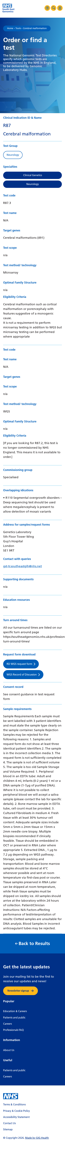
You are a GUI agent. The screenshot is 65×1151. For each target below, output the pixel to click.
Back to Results (34, 943)
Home (10, 28)
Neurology (32, 184)
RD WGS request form (19, 663)
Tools (18, 28)
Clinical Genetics (32, 175)
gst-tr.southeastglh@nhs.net (22, 566)
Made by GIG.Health (37, 1137)
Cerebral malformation (35, 28)
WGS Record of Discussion (22, 674)
